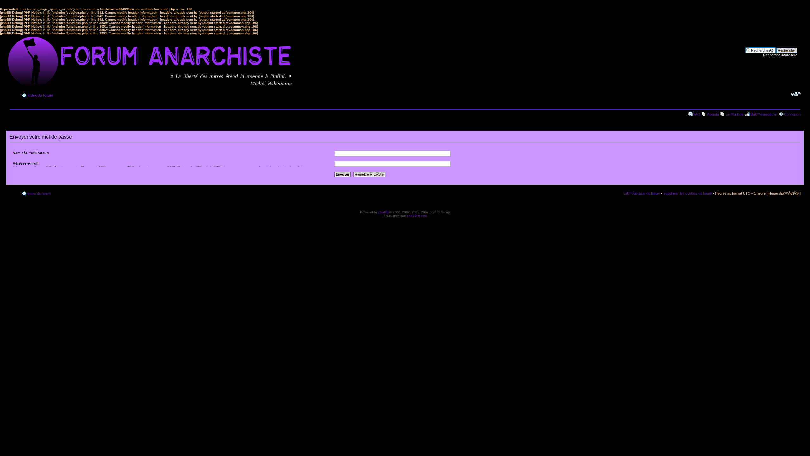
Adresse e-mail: (26, 163)
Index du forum (40, 95)
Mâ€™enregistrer (763, 114)
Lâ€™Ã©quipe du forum (641, 193)
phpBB (383, 212)
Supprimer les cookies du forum (687, 193)
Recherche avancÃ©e (780, 55)
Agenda (713, 114)
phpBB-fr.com (417, 215)
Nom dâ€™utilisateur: (31, 153)
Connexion (792, 114)
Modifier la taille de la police (796, 94)
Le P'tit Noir (734, 114)
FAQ (696, 114)
